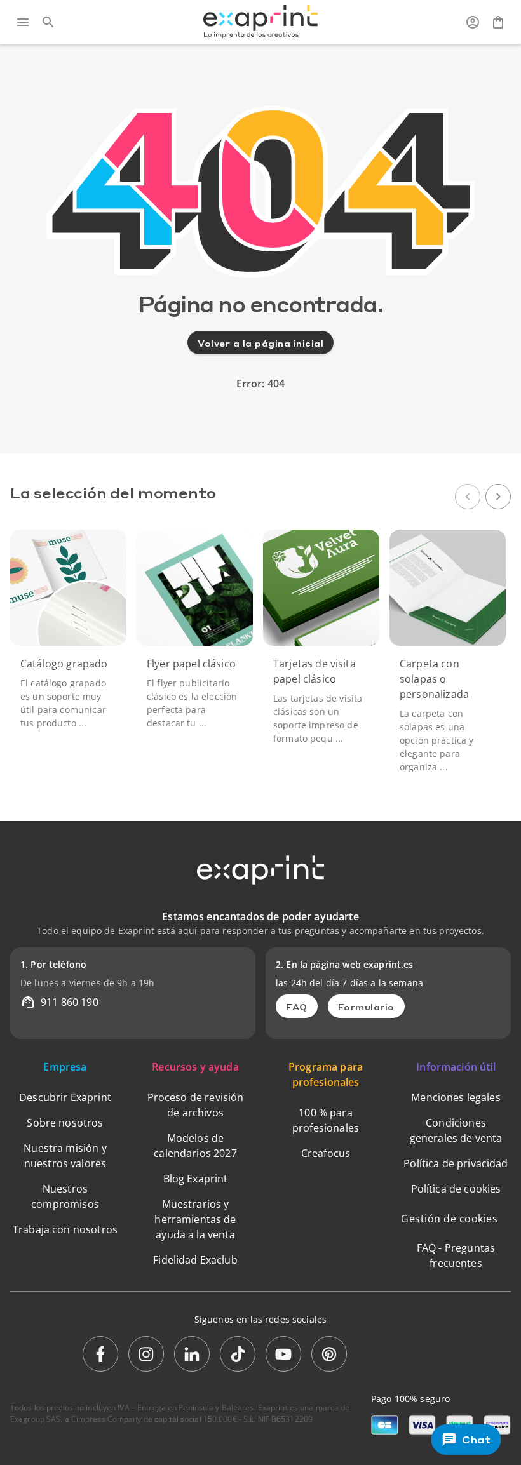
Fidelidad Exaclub (195, 1260)
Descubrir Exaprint (65, 1097)
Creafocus (325, 1153)
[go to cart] (498, 22)
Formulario (366, 1006)
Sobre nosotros (65, 1123)
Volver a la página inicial (260, 343)
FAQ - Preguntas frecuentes (456, 1255)
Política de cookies (456, 1189)
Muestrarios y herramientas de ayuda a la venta (195, 1219)
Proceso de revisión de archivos (195, 1105)
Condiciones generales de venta (456, 1130)
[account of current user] (472, 22)
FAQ (297, 1006)
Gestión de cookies (449, 1219)
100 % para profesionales (325, 1120)
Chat (476, 1439)
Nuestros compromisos (65, 1196)
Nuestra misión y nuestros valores (65, 1155)
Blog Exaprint (195, 1179)
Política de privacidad (455, 1163)
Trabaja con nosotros (65, 1229)
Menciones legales (456, 1097)
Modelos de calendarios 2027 (195, 1145)
